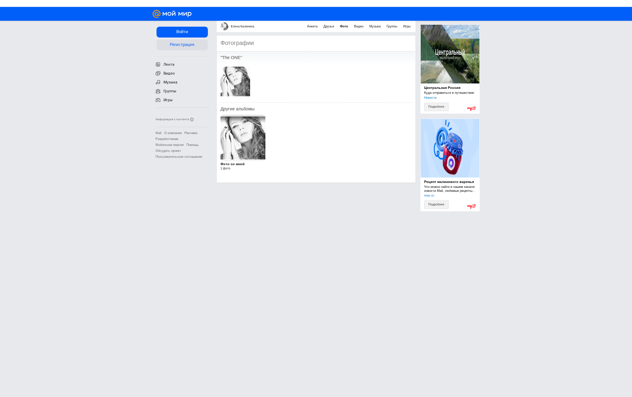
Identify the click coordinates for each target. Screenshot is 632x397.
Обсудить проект (168, 151)
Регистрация (182, 44)
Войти (182, 31)
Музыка (375, 26)
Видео (359, 26)
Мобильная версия (170, 145)
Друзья (329, 26)
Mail (158, 133)
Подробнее (436, 106)
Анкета (312, 26)
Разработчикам (167, 139)
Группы (392, 26)
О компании (173, 133)
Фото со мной (232, 164)
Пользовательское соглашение (179, 157)
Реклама (190, 133)
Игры (407, 26)
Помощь (192, 145)
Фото (344, 26)
